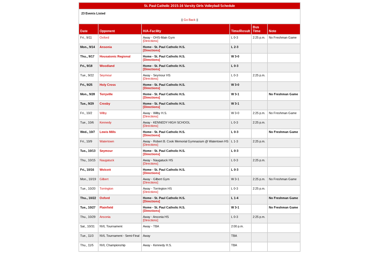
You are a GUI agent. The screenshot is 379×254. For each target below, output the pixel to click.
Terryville (106, 94)
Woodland (107, 65)
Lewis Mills (108, 132)
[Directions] (150, 40)
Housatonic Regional (115, 56)
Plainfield (106, 207)
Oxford (104, 37)
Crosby (105, 103)
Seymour (106, 75)
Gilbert (104, 179)
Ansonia (106, 47)
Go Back (190, 19)
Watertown (107, 141)
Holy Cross (108, 84)
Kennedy (106, 122)
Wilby (103, 113)
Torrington (106, 188)
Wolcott (105, 169)
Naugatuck (107, 160)
